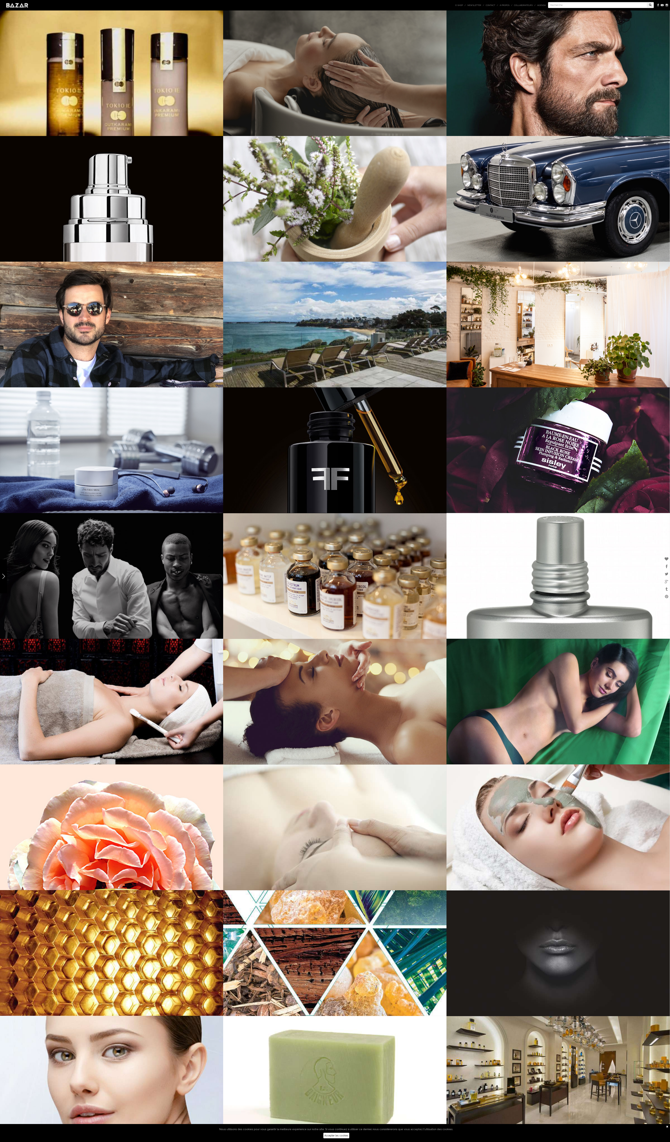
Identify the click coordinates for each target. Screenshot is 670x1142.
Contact (490, 5)
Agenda (541, 5)
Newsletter (474, 5)
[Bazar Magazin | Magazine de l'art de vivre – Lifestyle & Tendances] (17, 5)
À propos (504, 5)
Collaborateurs (523, 5)
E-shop (459, 5)
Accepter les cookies (336, 1135)
